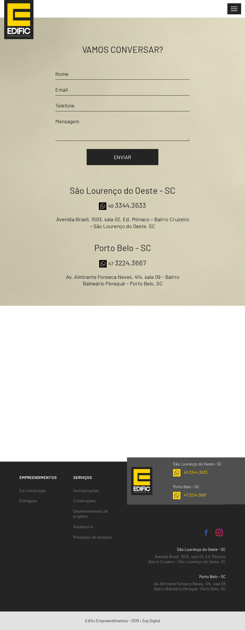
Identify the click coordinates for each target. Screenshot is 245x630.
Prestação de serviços (92, 537)
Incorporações (86, 490)
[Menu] (234, 9)
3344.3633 (127, 205)
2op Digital (151, 620)
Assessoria (83, 526)
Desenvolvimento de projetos (90, 514)
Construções (84, 500)
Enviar (122, 157)
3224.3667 (127, 263)
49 (195, 472)
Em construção (32, 490)
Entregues (28, 500)
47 (195, 494)
